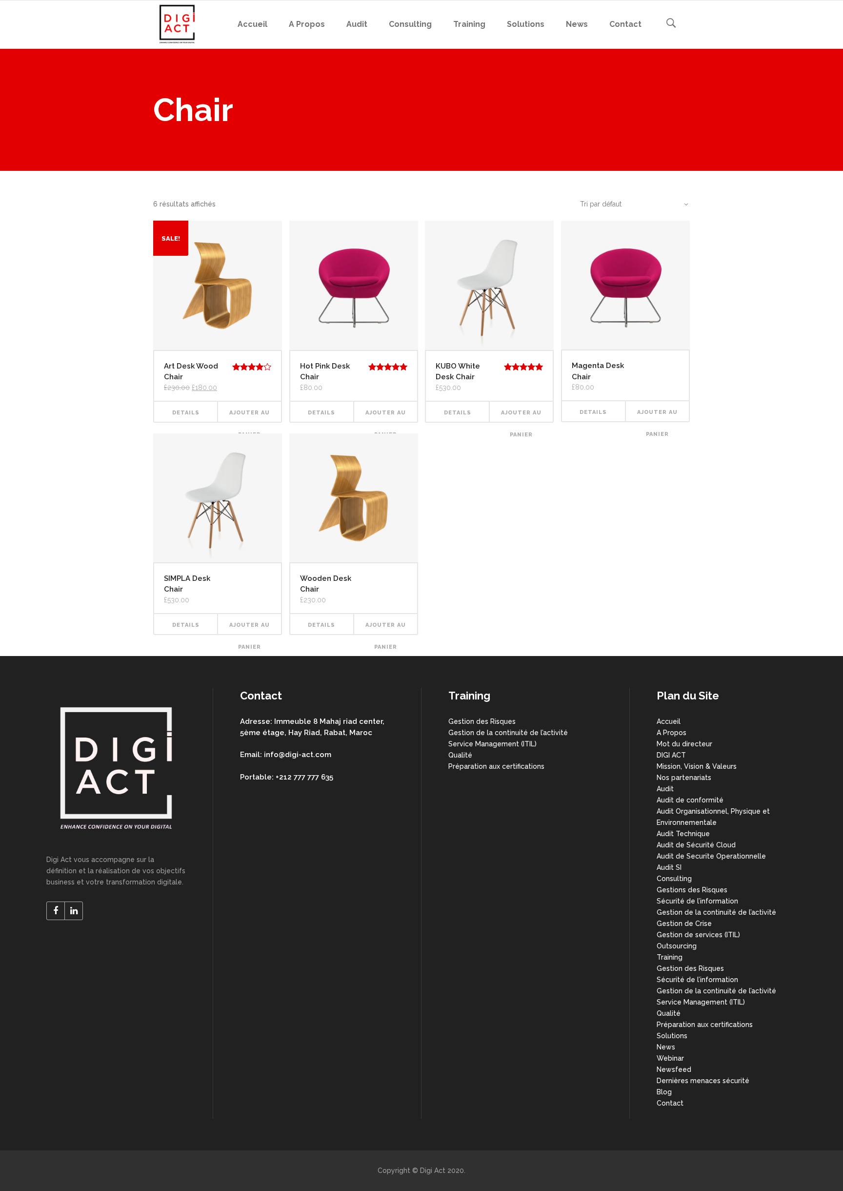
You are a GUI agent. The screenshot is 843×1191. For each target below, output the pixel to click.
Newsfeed (674, 1069)
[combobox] (629, 204)
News (666, 1047)
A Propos (671, 733)
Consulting (674, 879)
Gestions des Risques (692, 890)
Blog (664, 1092)
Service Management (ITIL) (492, 744)
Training (669, 957)
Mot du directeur (684, 744)
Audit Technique (683, 834)
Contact (670, 1103)
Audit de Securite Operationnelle (711, 856)
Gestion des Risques (482, 721)
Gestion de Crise (684, 923)
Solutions (672, 1036)
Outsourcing (677, 946)
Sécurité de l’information (697, 901)
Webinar (670, 1058)
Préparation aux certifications (496, 766)
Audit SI (669, 867)
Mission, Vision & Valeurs (697, 766)
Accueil (669, 721)
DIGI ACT (671, 755)
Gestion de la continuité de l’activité (508, 733)
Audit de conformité (690, 800)
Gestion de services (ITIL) (698, 935)
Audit (665, 789)
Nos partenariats (684, 777)
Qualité (460, 755)
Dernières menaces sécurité (703, 1081)
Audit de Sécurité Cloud (696, 845)
